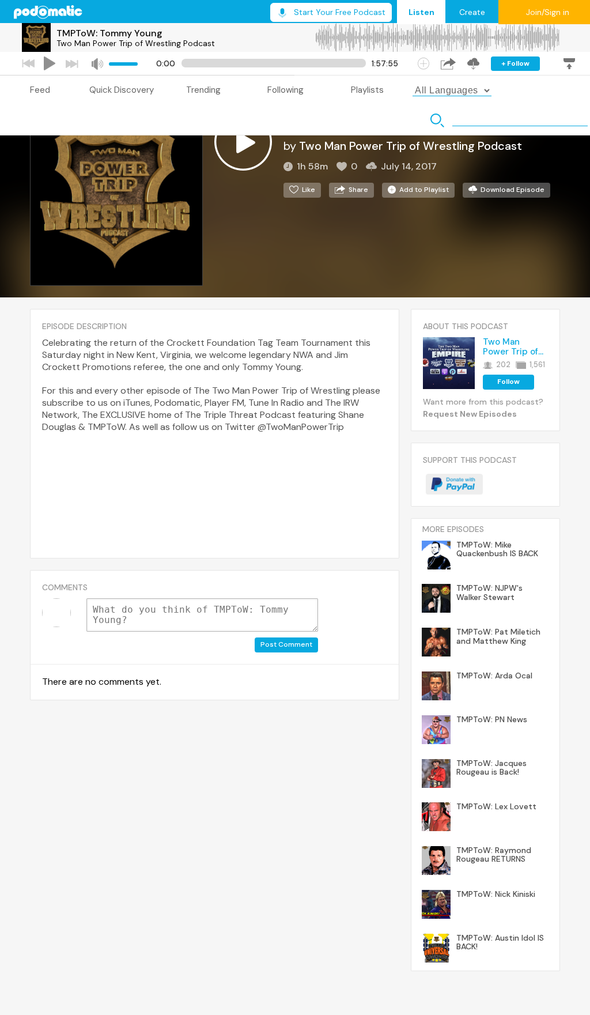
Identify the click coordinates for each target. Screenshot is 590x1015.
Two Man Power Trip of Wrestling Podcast (135, 43)
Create (472, 12)
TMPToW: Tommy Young (109, 33)
